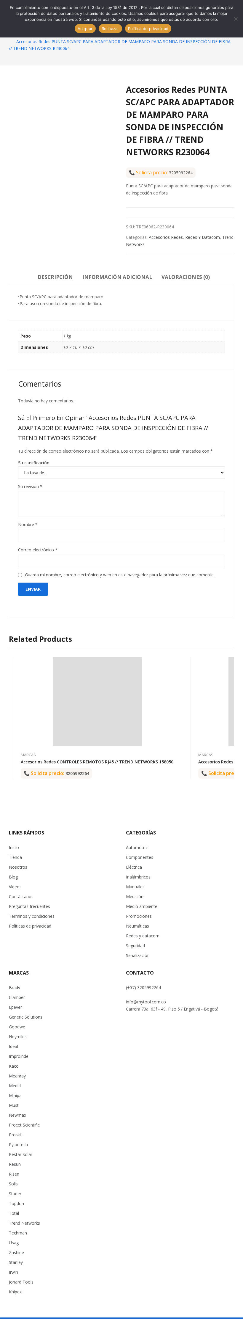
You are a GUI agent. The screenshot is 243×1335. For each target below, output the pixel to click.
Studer (15, 1193)
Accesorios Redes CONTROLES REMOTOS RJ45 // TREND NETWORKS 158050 (97, 762)
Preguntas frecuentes (29, 906)
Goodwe (17, 1027)
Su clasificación (33, 462)
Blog (13, 877)
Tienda (15, 857)
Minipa (15, 1095)
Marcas (28, 754)
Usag (14, 1242)
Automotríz (137, 847)
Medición (134, 896)
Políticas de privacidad (30, 926)
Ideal (13, 1046)
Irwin (13, 1272)
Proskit (15, 1135)
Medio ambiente (141, 906)
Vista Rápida (173, 663)
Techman (18, 1233)
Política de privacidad (148, 28)
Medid (15, 1085)
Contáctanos (21, 896)
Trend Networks (24, 1223)
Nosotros (18, 867)
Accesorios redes (166, 237)
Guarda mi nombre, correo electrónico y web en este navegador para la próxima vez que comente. (120, 575)
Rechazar (110, 28)
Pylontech (18, 1144)
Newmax (17, 1115)
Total (14, 1213)
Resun (15, 1164)
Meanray (17, 1076)
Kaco (14, 1066)
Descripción (55, 277)
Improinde (18, 1056)
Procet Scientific (24, 1125)
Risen (14, 1174)
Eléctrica (134, 867)
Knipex (15, 1292)
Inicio (14, 847)
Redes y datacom (202, 237)
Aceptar (85, 28)
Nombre (28, 524)
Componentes (139, 857)
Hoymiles (18, 1036)
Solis (13, 1184)
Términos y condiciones (32, 916)
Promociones (139, 916)
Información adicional (117, 277)
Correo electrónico (37, 550)
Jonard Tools (21, 1282)
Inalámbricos (138, 877)
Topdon (16, 1203)
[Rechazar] (236, 19)
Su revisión (30, 486)
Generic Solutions (25, 1017)
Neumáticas (137, 926)
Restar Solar (20, 1154)
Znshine (16, 1252)
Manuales (135, 887)
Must (14, 1105)
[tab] (55, 278)
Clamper (17, 997)
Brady (14, 987)
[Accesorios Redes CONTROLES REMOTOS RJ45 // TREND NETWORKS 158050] (97, 701)
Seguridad (135, 945)
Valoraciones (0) (186, 277)
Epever (15, 1007)
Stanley (16, 1262)
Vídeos (15, 887)
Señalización (138, 955)
